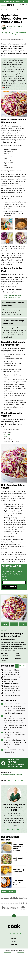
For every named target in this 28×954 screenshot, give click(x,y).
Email (4, 579)
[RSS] (20, 933)
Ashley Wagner (13, 26)
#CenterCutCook (18, 766)
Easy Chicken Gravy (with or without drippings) (17, 847)
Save (5, 624)
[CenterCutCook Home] (7, 4)
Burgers (7, 434)
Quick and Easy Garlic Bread (18, 871)
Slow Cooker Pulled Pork (12, 295)
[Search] (23, 4)
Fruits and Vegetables (8, 774)
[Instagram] (17, 933)
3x (24, 666)
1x (17, 666)
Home (2, 9)
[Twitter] (14, 933)
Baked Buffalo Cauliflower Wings (17, 882)
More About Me (13, 829)
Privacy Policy (7, 952)
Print (23, 624)
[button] (1, 630)
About (14, 941)
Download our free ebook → (14, 1)
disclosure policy (4, 41)
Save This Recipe (10, 587)
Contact (14, 944)
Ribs (5, 437)
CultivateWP (21, 952)
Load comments (8, 891)
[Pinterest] (10, 933)
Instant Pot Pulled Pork (12, 298)
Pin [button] (14, 624)
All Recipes (9, 9)
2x (20, 666)
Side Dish (19, 774)
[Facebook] (7, 933)
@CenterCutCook (18, 764)
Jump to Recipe (20, 32)
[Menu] (26, 4)
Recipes (14, 938)
